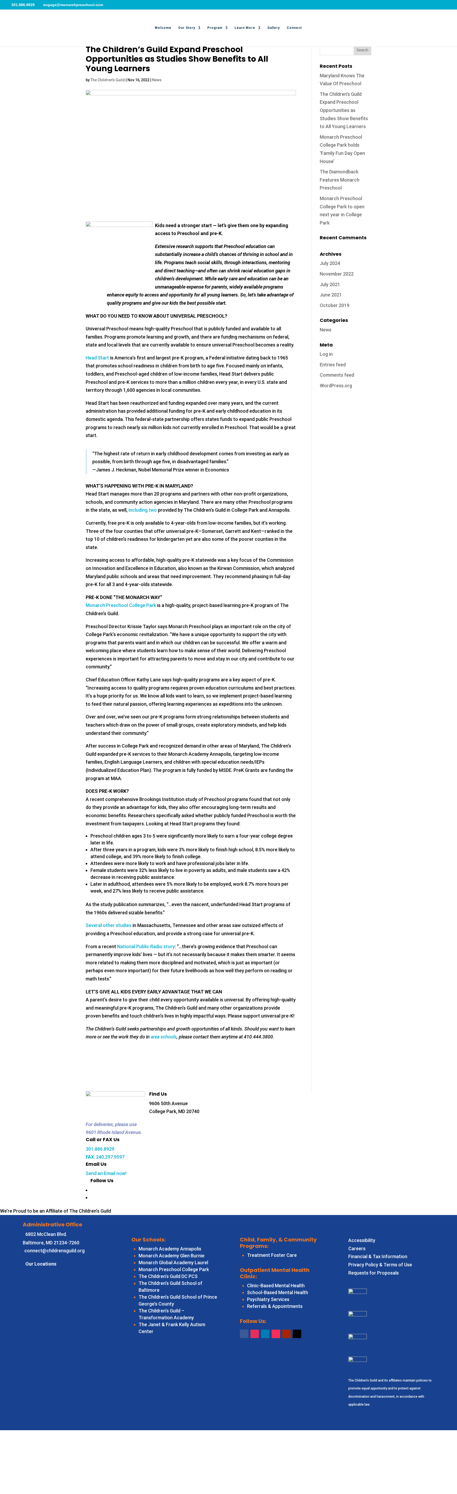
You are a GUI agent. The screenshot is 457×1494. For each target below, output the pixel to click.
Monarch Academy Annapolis (170, 1249)
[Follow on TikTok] (276, 1334)
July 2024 (330, 263)
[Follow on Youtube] (286, 1334)
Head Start (97, 358)
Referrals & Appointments (275, 1306)
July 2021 (330, 284)
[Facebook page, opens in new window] (92, 1189)
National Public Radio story (146, 946)
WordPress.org (336, 385)
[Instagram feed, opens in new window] (92, 1197)
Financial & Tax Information (377, 1256)
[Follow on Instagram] (254, 1334)
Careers (356, 1248)
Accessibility (361, 1240)
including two (143, 510)
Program (214, 28)
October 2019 (334, 305)
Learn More (245, 28)
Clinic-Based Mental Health (276, 1285)
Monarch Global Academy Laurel (173, 1262)
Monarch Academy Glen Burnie (171, 1255)
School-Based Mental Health (277, 1292)
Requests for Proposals (373, 1273)
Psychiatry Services (268, 1299)
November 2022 (337, 274)
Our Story (186, 28)
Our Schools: (148, 1239)
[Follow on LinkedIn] (265, 1334)
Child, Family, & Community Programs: (278, 1243)
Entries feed (333, 364)
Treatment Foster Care (272, 1255)
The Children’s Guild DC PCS (168, 1276)
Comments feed (337, 375)
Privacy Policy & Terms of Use (380, 1264)
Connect (294, 28)
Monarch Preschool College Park (121, 605)
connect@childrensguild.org (54, 1250)
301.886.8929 (100, 1149)
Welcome (163, 28)
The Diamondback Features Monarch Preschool (339, 180)
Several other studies (108, 925)
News (157, 80)
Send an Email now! (106, 1173)
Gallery (273, 28)
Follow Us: (253, 1321)
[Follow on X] (297, 1334)
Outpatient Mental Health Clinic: (274, 1273)
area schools (164, 1037)
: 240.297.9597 (105, 1157)
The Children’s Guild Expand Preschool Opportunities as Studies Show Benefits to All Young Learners (344, 110)
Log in (326, 354)
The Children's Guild (107, 80)
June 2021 (331, 295)
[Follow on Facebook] (244, 1334)
